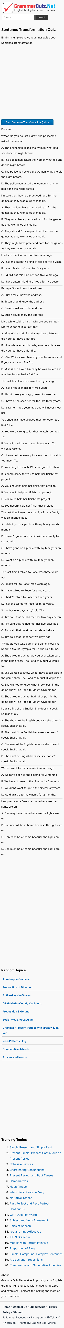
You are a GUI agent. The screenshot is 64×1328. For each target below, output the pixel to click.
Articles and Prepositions (26, 1259)
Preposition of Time (22, 1248)
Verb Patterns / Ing (14, 1041)
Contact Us (20, 1307)
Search (41, 17)
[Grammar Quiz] (29, 8)
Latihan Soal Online (44, 1322)
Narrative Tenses (21, 1198)
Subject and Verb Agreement (29, 1220)
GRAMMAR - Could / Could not (22, 1003)
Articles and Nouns (15, 1057)
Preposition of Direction (17, 987)
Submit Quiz (37, 1307)
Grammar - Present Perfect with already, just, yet (31, 1030)
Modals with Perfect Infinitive (29, 1242)
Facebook (22, 1317)
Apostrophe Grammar (16, 979)
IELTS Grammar (20, 1237)
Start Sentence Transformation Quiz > (27, 122)
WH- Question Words (24, 1214)
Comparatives (19, 1181)
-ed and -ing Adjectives (25, 1231)
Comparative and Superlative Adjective (35, 1265)
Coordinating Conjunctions (27, 1169)
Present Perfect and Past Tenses (31, 1175)
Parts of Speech (20, 1226)
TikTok (51, 1317)
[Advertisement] (32, 81)
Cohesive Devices (21, 1164)
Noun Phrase (18, 1186)
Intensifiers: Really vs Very (27, 1192)
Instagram (37, 1317)
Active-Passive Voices (17, 995)
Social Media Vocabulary (18, 1019)
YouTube (10, 1322)
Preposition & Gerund (16, 1011)
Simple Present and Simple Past (31, 1147)
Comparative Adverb (16, 1049)
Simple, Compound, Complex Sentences (36, 1254)
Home (6, 1307)
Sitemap (18, 1312)
